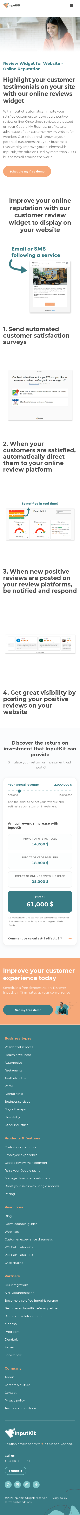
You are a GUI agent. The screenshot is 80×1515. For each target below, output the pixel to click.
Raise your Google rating (22, 1170)
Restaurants (13, 1070)
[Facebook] (8, 1484)
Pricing (10, 1194)
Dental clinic (14, 1094)
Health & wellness (18, 1055)
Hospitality (12, 1117)
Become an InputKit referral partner (31, 1308)
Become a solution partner (25, 1316)
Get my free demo (28, 1010)
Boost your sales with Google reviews (32, 1186)
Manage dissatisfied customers (27, 1178)
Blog (8, 1216)
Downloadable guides (21, 1224)
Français (15, 1471)
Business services (17, 1101)
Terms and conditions (20, 1408)
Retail (9, 1086)
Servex (10, 1347)
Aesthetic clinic (16, 1078)
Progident (12, 1332)
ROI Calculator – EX (19, 1255)
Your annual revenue (23, 784)
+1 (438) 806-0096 (18, 1461)
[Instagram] (26, 1484)
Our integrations (16, 1285)
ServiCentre (13, 1355)
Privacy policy (15, 1400)
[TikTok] (36, 1484)
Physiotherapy (15, 1109)
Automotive (13, 1062)
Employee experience (21, 1155)
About (9, 1377)
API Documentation (19, 1293)
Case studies (14, 1263)
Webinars (12, 1231)
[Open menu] (71, 5)
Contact (11, 1392)
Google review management (26, 1163)
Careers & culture (17, 1385)
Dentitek (11, 1339)
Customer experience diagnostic (29, 1239)
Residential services (19, 1047)
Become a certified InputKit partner (31, 1300)
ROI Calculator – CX (19, 1247)
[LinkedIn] (17, 1484)
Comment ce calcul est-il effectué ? (35, 938)
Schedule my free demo (27, 171)
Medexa (11, 1324)
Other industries (16, 1125)
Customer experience (21, 1147)
